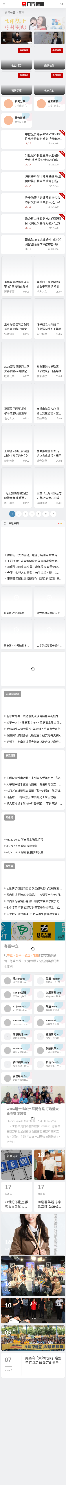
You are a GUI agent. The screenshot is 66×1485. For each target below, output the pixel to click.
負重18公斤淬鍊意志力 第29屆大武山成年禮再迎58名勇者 (49, 498)
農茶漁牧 (42, 376)
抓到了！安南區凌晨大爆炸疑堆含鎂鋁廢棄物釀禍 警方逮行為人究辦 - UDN (34, 742)
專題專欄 (13, 523)
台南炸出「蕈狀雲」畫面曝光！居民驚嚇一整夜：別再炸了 (34, 797)
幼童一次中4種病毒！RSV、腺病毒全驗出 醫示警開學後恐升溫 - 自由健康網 (34, 723)
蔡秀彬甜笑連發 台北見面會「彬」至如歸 (51, 613)
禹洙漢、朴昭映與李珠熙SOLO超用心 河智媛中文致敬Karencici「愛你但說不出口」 (18, 645)
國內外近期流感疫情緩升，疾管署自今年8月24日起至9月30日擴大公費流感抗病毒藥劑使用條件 (34, 895)
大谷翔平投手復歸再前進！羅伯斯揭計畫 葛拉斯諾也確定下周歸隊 (34, 784)
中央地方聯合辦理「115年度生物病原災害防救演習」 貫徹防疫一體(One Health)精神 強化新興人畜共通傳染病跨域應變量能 (34, 914)
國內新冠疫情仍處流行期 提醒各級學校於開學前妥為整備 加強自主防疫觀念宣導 (34, 901)
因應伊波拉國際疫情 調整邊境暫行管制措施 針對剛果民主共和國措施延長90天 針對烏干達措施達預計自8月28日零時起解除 (34, 888)
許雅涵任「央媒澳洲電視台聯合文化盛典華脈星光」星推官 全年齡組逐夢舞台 (42, 202)
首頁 (21, 13)
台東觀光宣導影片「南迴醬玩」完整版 (18, 613)
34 (46, 513)
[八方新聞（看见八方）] (33, 4)
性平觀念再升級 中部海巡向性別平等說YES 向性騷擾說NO (49, 329)
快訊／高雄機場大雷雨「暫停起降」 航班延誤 (34, 791)
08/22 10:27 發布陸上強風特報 (24, 840)
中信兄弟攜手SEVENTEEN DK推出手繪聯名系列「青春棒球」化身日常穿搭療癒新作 (42, 139)
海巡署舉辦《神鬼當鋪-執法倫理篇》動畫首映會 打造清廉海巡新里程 (43, 181)
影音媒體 (10, 591)
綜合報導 (42, 334)
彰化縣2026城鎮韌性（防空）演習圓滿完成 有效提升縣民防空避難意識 (43, 245)
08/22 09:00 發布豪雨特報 (22, 846)
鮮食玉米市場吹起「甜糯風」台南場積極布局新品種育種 (49, 371)
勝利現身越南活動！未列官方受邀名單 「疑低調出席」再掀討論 (34, 778)
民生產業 (9, 503)
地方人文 (42, 292)
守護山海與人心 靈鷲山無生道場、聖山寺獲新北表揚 (49, 414)
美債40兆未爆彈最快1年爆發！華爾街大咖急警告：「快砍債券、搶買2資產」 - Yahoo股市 (34, 729)
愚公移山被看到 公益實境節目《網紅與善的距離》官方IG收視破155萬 (43, 224)
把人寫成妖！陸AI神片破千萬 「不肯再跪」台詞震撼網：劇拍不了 (34, 804)
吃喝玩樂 (9, 376)
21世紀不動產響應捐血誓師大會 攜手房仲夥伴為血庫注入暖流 (43, 160)
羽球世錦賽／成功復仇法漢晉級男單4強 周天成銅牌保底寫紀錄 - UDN (34, 716)
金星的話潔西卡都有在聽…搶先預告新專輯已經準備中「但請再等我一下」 (51, 645)
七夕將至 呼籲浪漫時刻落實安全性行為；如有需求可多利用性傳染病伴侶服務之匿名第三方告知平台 (34, 908)
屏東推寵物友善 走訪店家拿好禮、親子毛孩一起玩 (49, 456)
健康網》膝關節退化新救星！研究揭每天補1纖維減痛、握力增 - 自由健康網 (34, 735)
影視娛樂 (9, 461)
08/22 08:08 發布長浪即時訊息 (24, 852)
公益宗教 (42, 418)
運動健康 (9, 292)
